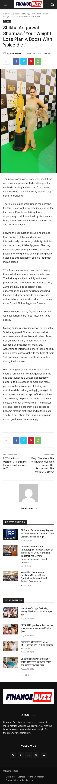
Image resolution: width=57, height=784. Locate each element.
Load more (27, 675)
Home (6, 13)
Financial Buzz (17, 53)
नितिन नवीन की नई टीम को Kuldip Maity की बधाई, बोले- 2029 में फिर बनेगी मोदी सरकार (37, 645)
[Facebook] (16, 61)
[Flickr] (28, 755)
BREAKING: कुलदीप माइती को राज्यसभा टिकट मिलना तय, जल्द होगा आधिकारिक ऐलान (37, 628)
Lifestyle (7, 554)
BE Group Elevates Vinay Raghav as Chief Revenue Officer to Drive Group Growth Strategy (37, 533)
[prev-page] (5, 591)
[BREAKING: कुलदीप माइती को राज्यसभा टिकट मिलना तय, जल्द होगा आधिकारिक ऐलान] (10, 629)
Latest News (9, 580)
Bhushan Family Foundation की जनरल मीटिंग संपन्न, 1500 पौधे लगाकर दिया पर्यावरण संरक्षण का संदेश (36, 661)
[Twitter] (23, 61)
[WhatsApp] (38, 61)
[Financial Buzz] (5, 53)
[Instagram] (36, 755)
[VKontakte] (44, 755)
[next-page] (10, 591)
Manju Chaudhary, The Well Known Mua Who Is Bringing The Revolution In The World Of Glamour (42, 465)
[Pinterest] (31, 61)
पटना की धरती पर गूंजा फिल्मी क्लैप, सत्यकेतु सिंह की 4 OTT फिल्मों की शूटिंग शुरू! (36, 611)
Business (15, 13)
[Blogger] (13, 755)
